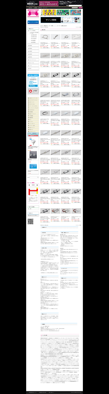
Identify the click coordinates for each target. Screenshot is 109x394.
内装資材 (30, 51)
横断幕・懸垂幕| (66, 370)
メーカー (30, 65)
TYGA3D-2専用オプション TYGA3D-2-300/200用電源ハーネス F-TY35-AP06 (65, 43)
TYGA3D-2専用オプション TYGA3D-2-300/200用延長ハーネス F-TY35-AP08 (45, 43)
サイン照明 (48, 15)
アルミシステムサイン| (55, 344)
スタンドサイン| (68, 376)
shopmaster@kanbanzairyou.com (54, 330)
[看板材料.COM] (31, 5)
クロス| (53, 360)
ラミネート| (54, 342)
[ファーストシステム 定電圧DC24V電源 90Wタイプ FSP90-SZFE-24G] (66, 94)
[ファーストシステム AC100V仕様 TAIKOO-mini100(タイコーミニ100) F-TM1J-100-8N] (45, 75)
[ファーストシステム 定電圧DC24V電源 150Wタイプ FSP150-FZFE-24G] (76, 94)
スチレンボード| (60, 338)
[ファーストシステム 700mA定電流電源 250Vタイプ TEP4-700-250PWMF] (55, 211)
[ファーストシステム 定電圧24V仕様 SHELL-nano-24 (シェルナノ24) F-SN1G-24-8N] (45, 152)
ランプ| (69, 357)
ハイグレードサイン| (46, 378)
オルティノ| (50, 360)
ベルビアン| (46, 360)
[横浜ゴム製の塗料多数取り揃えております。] (33, 130)
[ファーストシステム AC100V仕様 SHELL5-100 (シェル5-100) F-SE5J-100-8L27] (45, 55)
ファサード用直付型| (59, 347)
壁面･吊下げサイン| (45, 377)
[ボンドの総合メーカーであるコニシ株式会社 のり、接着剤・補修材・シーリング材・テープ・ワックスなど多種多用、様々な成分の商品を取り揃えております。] (33, 124)
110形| (50, 355)
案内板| (74, 343)
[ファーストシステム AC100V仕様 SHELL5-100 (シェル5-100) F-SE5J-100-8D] (55, 55)
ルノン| (61, 360)
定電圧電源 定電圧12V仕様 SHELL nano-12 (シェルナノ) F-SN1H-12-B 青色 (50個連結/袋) (45, 101)
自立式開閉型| (73, 352)
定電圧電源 (33, 42)
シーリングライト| (72, 356)
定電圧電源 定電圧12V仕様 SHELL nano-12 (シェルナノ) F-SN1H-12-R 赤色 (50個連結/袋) (55, 101)
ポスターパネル (31, 62)
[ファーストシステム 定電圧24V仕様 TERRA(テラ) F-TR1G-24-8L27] (76, 113)
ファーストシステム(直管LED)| (51, 349)
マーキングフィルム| (62, 339)
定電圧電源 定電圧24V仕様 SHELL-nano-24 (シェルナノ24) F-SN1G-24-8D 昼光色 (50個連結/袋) (55, 159)
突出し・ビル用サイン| (64, 351)
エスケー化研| (45, 382)
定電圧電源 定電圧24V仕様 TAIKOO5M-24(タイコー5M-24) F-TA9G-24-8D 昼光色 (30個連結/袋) (76, 178)
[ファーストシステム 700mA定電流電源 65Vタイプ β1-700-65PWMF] (76, 211)
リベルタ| (77, 339)
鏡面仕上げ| (60, 343)
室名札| (77, 343)
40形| (52, 355)
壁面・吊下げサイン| (45, 352)
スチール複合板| (55, 338)
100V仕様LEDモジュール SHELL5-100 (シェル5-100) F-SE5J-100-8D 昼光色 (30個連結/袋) (55, 62)
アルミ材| (45, 339)
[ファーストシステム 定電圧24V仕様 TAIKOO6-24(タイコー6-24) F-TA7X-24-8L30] (55, 191)
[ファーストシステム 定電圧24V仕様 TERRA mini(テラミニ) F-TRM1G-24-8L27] (55, 113)
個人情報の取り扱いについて (32, 392)
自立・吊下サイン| (74, 374)
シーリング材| (45, 369)
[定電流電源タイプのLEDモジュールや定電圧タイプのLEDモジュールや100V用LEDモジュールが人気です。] (33, 110)
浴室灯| (60, 357)
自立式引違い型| (68, 352)
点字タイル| (70, 365)
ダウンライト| (63, 355)
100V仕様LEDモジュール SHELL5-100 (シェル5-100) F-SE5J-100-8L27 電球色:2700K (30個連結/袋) (45, 62)
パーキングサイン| (56, 351)
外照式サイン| (55, 376)
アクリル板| (75, 338)
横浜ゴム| (55, 382)
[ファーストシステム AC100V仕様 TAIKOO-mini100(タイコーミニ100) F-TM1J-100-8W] (76, 55)
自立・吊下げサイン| (71, 351)
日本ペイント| (50, 382)
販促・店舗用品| (74, 372)
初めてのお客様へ (32, 206)
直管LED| (51, 351)
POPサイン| (52, 378)
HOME (31, 7)
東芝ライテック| (53, 347)
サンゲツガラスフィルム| (58, 359)
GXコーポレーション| (72, 377)
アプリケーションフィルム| (59, 340)
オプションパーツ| (65, 377)
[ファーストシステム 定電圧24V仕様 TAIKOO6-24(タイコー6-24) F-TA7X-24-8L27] (45, 191)
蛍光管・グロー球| (73, 342)
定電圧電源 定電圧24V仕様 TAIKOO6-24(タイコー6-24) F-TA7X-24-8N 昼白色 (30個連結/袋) (45, 217)
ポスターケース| (62, 344)
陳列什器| (47, 372)
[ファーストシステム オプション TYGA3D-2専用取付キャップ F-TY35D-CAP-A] (76, 37)
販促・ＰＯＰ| (62, 372)
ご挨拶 (34, 208)
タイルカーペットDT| (58, 361)
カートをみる (80, 7)
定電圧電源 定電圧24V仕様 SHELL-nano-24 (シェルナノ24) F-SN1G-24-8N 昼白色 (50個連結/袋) (45, 159)
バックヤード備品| (68, 372)
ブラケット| (64, 357)
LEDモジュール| (47, 351)
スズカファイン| (59, 382)
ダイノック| (76, 359)
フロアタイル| (44, 361)
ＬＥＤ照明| (54, 374)
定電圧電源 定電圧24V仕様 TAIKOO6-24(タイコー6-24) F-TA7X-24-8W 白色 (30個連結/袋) (75, 198)
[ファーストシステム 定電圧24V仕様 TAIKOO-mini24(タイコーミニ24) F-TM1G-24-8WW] (45, 172)
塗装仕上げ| (64, 343)
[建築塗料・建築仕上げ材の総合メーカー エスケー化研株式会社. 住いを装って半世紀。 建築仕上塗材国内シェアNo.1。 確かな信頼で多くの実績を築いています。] (33, 126)
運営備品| (58, 372)
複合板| (45, 338)
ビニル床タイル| (50, 365)
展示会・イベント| (60, 370)
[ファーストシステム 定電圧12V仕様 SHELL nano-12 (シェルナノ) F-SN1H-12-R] (55, 94)
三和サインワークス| (70, 347)
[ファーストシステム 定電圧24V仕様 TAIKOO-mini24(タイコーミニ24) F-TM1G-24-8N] (55, 172)
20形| (54, 355)
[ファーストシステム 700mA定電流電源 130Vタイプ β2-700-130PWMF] (66, 211)
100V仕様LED (34, 38)
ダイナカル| (73, 339)
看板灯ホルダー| (59, 342)
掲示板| (50, 352)
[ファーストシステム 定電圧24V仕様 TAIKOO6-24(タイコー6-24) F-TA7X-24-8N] (45, 211)
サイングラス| (65, 359)
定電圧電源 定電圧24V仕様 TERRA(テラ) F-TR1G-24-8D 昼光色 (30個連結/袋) (45, 139)
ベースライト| (46, 355)
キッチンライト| (56, 357)
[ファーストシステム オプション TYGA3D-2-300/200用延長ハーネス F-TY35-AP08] (45, 37)
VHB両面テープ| (49, 339)
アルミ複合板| (49, 338)
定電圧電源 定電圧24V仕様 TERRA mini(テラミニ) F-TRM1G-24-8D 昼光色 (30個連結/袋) (66, 120)
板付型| (68, 342)
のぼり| (70, 370)
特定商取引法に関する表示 (42, 392)
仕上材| (51, 368)
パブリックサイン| (54, 377)
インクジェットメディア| (47, 342)
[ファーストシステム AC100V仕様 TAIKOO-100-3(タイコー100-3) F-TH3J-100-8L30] (55, 75)
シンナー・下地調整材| (52, 369)
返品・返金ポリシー (51, 392)
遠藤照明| (45, 356)
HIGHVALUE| (57, 381)
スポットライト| (69, 355)
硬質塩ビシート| (71, 359)
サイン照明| (69, 344)
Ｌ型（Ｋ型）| (64, 342)
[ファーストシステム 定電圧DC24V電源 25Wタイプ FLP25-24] (45, 113)
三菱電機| (62, 356)
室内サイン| (60, 377)
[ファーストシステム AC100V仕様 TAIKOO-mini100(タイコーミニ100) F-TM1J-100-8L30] (66, 55)
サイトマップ (45, 7)
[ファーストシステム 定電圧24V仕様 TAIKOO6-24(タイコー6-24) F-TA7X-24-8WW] (66, 191)
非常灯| (68, 356)
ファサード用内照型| (54, 348)
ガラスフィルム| (47, 359)
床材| (64, 360)
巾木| (57, 364)
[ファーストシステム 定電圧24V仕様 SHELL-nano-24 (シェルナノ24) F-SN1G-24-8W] (76, 133)
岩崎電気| (64, 347)
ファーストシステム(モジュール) (35, 33)
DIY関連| (57, 369)
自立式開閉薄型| (63, 352)
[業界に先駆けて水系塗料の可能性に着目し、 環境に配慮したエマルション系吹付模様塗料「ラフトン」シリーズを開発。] (33, 132)
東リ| (59, 360)
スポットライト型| (74, 344)
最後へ (80, 27)
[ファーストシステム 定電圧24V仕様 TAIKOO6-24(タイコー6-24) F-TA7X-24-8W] (76, 191)
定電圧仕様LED (34, 36)
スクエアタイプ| (58, 355)
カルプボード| (70, 338)
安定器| (67, 357)
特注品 (63, 382)
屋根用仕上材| (70, 368)
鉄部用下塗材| (55, 368)
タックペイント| (43, 340)
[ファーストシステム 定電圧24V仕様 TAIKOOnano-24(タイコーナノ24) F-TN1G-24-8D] (66, 152)
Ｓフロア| (69, 360)
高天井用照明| (49, 356)
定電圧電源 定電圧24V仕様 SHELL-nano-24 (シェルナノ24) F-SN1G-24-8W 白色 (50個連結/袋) (76, 139)
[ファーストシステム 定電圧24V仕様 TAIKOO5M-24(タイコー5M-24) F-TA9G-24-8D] (76, 172)
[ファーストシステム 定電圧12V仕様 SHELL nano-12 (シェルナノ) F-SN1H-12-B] (45, 94)
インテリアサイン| (69, 343)
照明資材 (30, 48)
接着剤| (63, 364)
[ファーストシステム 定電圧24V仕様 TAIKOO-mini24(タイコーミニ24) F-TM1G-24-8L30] (76, 152)
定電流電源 (33, 40)
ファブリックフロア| (75, 364)
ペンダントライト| (50, 357)
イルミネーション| (75, 370)
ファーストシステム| (47, 348)
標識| (66, 344)
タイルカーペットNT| (50, 361)
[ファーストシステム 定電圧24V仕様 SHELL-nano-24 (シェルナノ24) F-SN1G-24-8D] (55, 152)
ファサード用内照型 (54, 15)
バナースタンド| (54, 370)
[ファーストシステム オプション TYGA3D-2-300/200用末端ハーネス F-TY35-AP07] (55, 37)
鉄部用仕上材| (60, 368)
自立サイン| (49, 344)
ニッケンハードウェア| (46, 347)
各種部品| (44, 376)
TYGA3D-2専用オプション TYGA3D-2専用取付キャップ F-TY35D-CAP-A (75, 43)
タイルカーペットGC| (66, 361)
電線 (72, 357)
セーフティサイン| (57, 378)
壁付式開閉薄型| (49, 353)
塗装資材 (30, 54)
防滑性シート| (53, 364)
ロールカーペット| (73, 361)
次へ (78, 27)
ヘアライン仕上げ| (54, 343)
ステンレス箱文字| (48, 343)
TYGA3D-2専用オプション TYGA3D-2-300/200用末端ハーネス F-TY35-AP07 (55, 43)
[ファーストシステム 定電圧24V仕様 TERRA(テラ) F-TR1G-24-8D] (45, 133)
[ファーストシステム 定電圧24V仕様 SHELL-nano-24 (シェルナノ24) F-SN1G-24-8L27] (55, 133)
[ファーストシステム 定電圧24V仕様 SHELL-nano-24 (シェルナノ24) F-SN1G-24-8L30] (66, 133)
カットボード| (65, 338)
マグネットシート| (55, 339)
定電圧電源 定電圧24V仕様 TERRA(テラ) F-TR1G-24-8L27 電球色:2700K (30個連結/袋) (76, 120)
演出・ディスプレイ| (52, 372)
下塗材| (49, 368)
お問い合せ (40, 7)
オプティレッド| (73, 348)
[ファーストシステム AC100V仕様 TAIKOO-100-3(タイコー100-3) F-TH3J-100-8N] (76, 75)
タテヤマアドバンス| (49, 376)
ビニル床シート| (48, 364)
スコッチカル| (68, 339)
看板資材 (45, 15)
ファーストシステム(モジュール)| (64, 348)
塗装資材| (46, 368)
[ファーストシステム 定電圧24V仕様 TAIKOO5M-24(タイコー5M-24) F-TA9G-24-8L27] (66, 172)
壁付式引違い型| (55, 353)
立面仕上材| (60, 364)
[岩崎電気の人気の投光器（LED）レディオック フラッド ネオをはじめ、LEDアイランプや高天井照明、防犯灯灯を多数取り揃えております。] (33, 112)
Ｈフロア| (73, 360)
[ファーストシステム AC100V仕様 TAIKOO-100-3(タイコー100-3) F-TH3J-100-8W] (66, 75)
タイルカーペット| (68, 364)
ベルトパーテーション (32, 59)
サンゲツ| (56, 360)
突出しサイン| (73, 376)
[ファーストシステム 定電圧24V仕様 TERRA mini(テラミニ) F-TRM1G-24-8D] (66, 113)
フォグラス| (52, 359)
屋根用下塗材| (65, 368)
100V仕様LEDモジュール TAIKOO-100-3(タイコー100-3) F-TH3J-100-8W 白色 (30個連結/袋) (66, 82)
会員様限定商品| (74, 340)
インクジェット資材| (67, 340)
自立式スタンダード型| (56, 352)
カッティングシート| (50, 340)
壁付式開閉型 (60, 353)
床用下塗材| (75, 368)
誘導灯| (65, 356)
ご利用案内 (35, 7)
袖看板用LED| (59, 349)
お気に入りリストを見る (33, 215)
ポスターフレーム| (47, 370)
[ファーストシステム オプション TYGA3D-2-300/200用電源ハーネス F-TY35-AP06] (66, 37)
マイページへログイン (75, 7)
